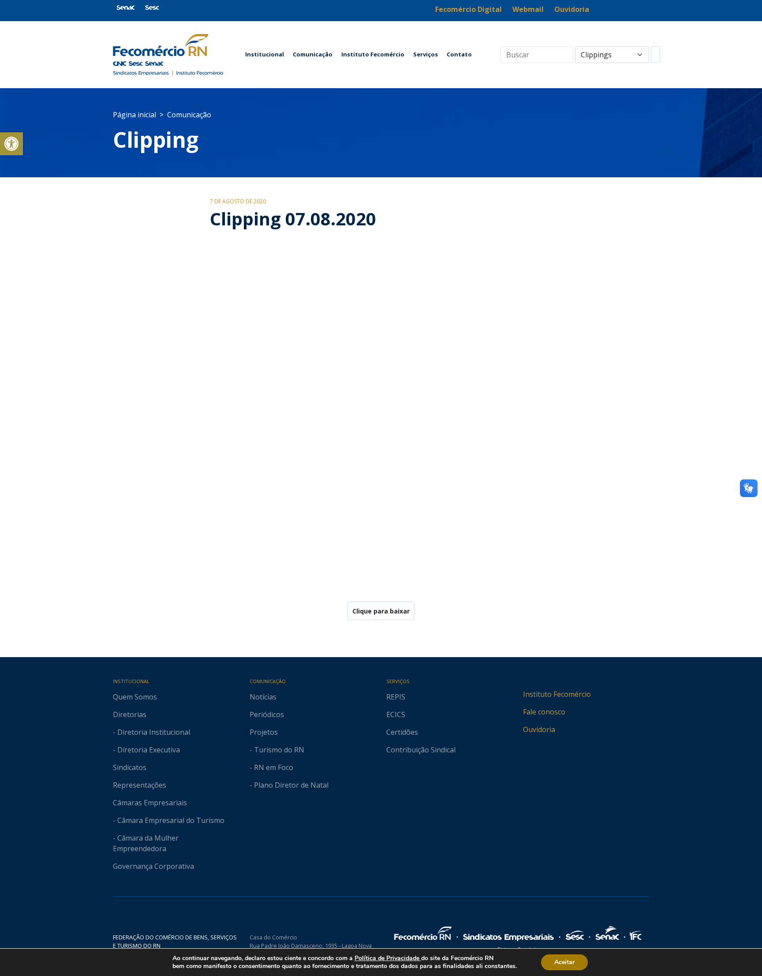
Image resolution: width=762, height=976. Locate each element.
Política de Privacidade (388, 958)
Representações (139, 785)
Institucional (264, 54)
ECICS (395, 714)
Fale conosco (544, 712)
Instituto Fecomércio (372, 54)
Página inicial (134, 115)
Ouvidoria (539, 729)
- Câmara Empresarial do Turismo (168, 820)
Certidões (402, 732)
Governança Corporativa (153, 866)
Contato (459, 54)
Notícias (263, 697)
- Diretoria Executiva (146, 750)
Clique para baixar (381, 611)
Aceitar (564, 962)
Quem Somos (135, 697)
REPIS (395, 697)
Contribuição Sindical (421, 750)
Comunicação (312, 54)
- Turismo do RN (277, 750)
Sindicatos (129, 767)
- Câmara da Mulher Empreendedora (146, 843)
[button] (11, 143)
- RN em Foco (271, 767)
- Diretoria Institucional (151, 732)
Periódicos (267, 714)
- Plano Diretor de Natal (289, 785)
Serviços (425, 54)
